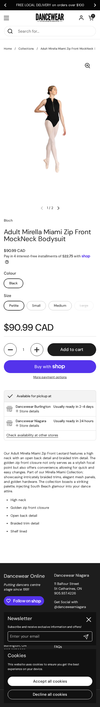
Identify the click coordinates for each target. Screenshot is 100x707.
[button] (91, 18)
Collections (26, 48)
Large (84, 305)
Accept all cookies (50, 681)
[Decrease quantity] (10, 349)
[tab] (27, 411)
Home (8, 48)
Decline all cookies (50, 694)
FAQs (58, 647)
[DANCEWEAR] (50, 18)
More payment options (50, 377)
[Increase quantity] (37, 349)
